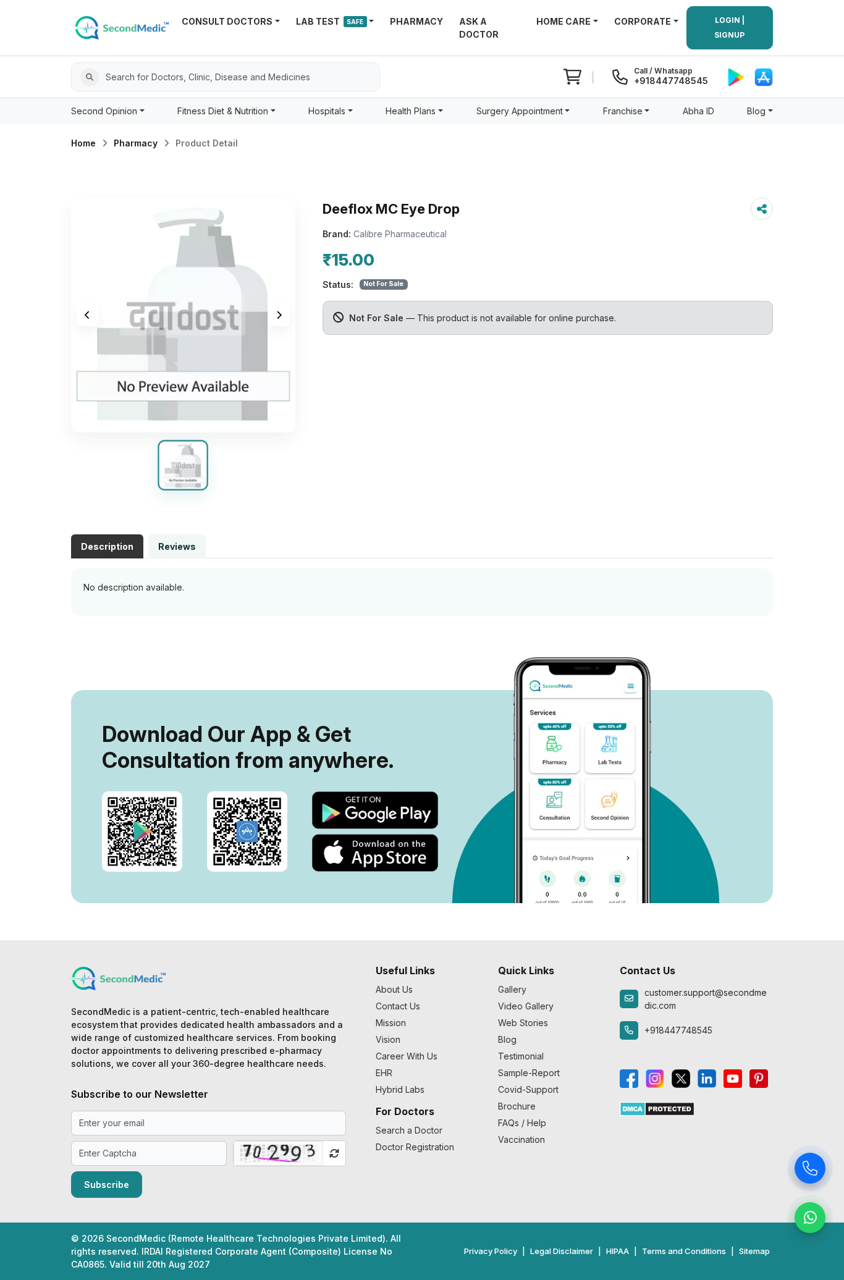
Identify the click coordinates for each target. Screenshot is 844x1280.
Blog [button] (756, 111)
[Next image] (279, 315)
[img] (183, 315)
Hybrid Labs (400, 1089)
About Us (394, 989)
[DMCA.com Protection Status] (657, 1108)
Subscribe (106, 1184)
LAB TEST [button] (330, 21)
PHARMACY (416, 21)
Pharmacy (136, 143)
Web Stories (523, 1022)
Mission (391, 1022)
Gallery (512, 989)
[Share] (762, 209)
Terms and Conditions (684, 1251)
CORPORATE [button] (642, 21)
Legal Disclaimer (561, 1251)
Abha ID (698, 111)
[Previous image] (87, 315)
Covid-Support (528, 1089)
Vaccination (521, 1139)
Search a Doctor (409, 1130)
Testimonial (521, 1056)
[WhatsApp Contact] (810, 1220)
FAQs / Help (522, 1123)
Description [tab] (107, 546)
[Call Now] (810, 1171)
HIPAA (617, 1251)
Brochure (517, 1106)
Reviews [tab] (177, 546)
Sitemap (754, 1251)
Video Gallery (526, 1006)
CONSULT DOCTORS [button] (227, 21)
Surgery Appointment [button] (519, 111)
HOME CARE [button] (563, 21)
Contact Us (398, 1006)
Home (83, 143)
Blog (507, 1039)
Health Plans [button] (411, 111)
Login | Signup (729, 27)
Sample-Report (529, 1072)
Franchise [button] (623, 111)
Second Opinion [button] (104, 111)
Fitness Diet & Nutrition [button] (222, 111)
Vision (388, 1039)
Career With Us (406, 1056)
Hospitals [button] (326, 111)
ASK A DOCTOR (479, 28)
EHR (384, 1072)
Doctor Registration (415, 1147)
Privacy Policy (490, 1251)
